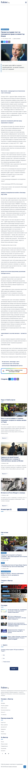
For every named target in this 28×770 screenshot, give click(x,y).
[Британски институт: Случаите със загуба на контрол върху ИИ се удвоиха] (4, 631)
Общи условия (4, 744)
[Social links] (2, 753)
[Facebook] (2, 42)
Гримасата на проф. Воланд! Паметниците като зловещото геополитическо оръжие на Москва (12, 459)
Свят (3, 562)
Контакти (3, 750)
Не (3, 658)
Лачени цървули (6, 571)
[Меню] (26, 2)
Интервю (3, 703)
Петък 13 (3, 712)
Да (4, 655)
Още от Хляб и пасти (8, 400)
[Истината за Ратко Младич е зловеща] (14, 484)
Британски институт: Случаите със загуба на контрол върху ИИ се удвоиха (16, 631)
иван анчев (6, 361)
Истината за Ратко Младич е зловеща (13, 493)
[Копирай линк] (9, 42)
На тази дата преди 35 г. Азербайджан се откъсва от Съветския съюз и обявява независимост (17, 611)
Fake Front (3, 722)
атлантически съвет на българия (10, 363)
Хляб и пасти (4, 707)
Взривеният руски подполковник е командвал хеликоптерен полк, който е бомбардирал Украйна (17, 624)
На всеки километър (5, 710)
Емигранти (3, 729)
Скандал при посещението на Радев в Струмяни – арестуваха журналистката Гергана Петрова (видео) (14, 556)
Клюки (2, 731)
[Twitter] (4, 42)
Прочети (4, 438)
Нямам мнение (6, 661)
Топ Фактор (3, 714)
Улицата (4, 552)
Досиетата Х (4, 727)
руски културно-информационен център (12, 365)
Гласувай (13, 668)
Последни (4, 605)
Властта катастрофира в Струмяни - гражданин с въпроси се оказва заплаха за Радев (13, 420)
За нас (2, 741)
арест (17, 361)
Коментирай (23, 509)
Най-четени (4, 532)
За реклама (3, 748)
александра (13, 361)
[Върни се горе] (24, 766)
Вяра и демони (4, 724)
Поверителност (4, 746)
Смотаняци (3, 733)
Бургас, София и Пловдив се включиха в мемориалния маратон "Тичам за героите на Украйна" (17, 638)
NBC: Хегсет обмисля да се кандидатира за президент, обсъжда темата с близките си (17, 618)
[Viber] (7, 42)
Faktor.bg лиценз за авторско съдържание (12, 764)
